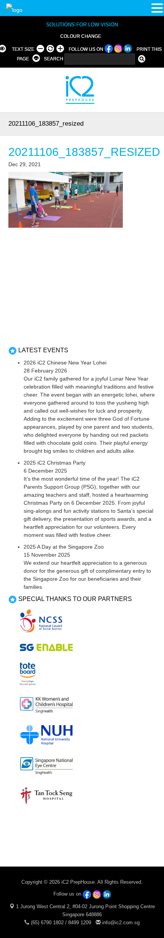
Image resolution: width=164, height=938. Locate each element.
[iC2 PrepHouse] (75, 89)
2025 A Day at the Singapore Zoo (64, 547)
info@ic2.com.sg (121, 922)
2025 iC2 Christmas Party (54, 463)
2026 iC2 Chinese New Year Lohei (65, 363)
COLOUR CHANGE (80, 36)
